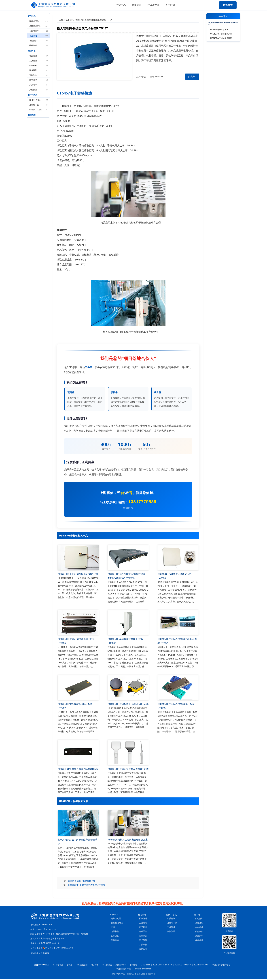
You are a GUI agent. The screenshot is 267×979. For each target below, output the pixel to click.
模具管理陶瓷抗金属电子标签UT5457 (223, 24)
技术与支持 (32, 94)
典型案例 (32, 114)
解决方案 (32, 50)
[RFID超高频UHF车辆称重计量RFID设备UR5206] (128, 622)
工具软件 (171, 927)
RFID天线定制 (81, 964)
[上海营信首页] (53, 5)
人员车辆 (143, 944)
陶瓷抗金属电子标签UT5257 (81, 881)
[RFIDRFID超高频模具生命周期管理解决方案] (128, 823)
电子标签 (39, 35)
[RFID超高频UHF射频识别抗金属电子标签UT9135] (78, 622)
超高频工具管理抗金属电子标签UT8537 (78, 769)
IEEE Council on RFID (162, 964)
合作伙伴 (199, 927)
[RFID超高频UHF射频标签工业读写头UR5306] (128, 687)
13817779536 (142, 501)
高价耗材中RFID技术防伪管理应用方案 (86, 884)
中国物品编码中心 (123, 968)
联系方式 (228, 5)
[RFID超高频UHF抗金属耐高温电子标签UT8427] (78, 687)
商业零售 (39, 70)
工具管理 (39, 60)
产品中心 (32, 16)
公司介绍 (199, 918)
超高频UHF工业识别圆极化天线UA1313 (78, 574)
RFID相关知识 (39, 99)
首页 (61, 19)
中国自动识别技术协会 (221, 964)
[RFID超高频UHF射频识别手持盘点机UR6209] (128, 752)
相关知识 (171, 918)
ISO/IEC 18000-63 (183, 964)
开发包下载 (39, 104)
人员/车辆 (39, 84)
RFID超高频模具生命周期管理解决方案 (128, 839)
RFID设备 (44, 952)
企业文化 (199, 922)
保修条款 (199, 940)
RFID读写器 (58, 964)
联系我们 (192, 76)
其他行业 (39, 89)
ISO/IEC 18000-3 (201, 964)
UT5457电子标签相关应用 (221, 38)
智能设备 (39, 40)
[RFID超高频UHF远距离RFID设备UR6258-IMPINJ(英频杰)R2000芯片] (128, 557)
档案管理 (39, 55)
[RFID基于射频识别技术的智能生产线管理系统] (78, 823)
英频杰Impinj (120, 964)
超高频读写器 (39, 26)
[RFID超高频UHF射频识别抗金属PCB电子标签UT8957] (178, 622)
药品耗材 (39, 65)
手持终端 (39, 45)
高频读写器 (39, 21)
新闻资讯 (171, 931)
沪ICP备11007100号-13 (48, 943)
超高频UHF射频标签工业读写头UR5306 (128, 704)
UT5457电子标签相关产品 (221, 33)
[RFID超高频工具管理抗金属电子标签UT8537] (78, 752)
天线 (113, 927)
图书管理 (39, 79)
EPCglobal (145, 964)
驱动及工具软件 (39, 109)
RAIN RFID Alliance (142, 968)
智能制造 (39, 75)
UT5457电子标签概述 (219, 29)
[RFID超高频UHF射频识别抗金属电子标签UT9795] (178, 687)
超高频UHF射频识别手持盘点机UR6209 (128, 769)
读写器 (69, 964)
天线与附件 (39, 30)
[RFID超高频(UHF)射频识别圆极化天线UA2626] (178, 557)
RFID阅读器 (107, 964)
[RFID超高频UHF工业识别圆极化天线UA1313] (78, 557)
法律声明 (199, 935)
